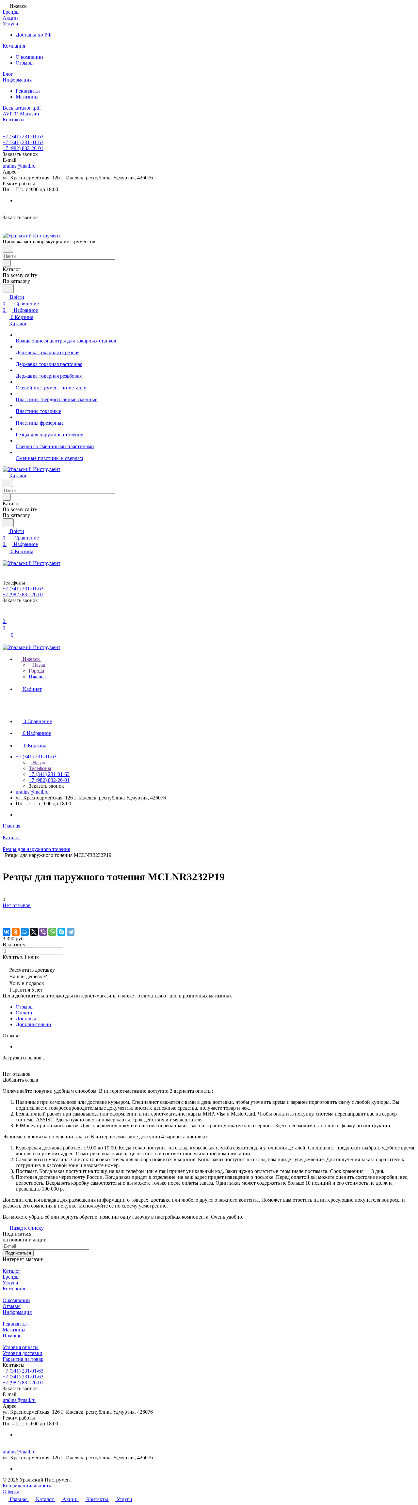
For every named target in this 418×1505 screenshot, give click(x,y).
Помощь (12, 1335)
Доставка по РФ (34, 35)
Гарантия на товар (23, 1359)
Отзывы (25, 63)
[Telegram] (70, 932)
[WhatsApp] (52, 932)
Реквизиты (28, 91)
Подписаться (18, 1253)
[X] (34, 932)
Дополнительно (33, 1024)
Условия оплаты (21, 1347)
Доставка (26, 1018)
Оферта (11, 1491)
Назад (38, 665)
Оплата (24, 1012)
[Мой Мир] (25, 932)
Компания (14, 1288)
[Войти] (5, 614)
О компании (29, 57)
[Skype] (61, 932)
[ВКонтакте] (6, 932)
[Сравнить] (6, 918)
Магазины (27, 96)
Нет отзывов (17, 905)
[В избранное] (5, 912)
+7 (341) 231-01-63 (23, 136)
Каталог (12, 1271)
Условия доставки (22, 1353)
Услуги (10, 1282)
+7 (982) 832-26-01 (23, 148)
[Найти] (8, 288)
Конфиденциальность (27, 1485)
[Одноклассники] (16, 932)
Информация (17, 1312)
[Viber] (43, 932)
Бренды (11, 1277)
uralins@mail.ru (19, 166)
